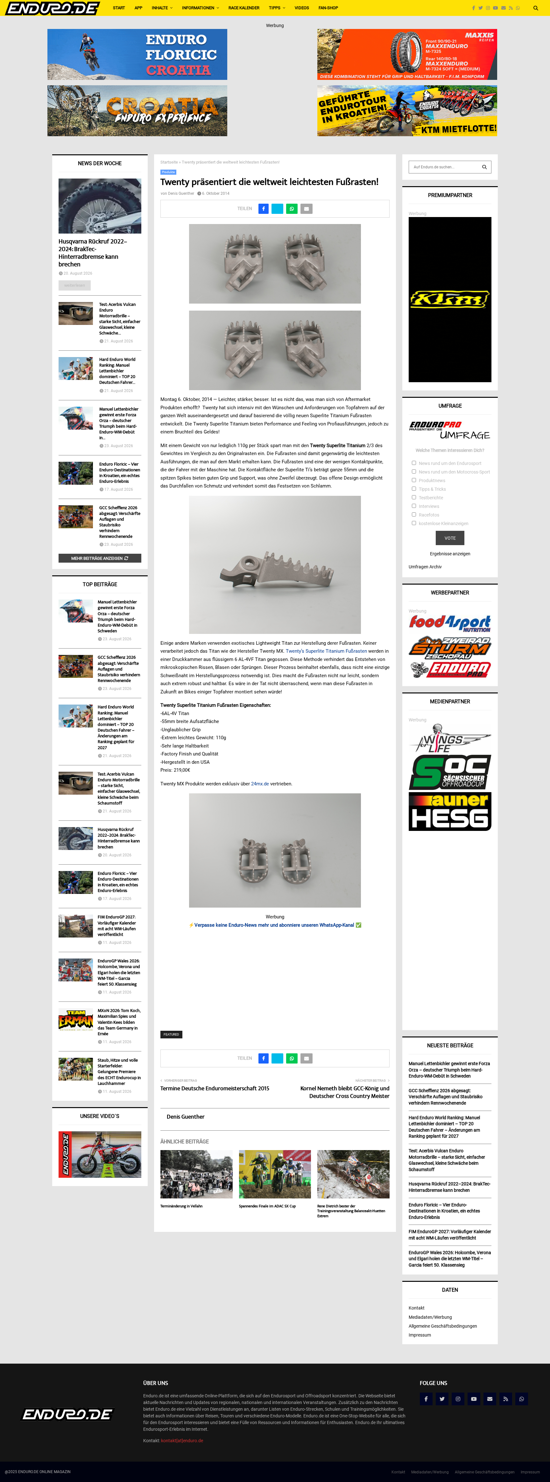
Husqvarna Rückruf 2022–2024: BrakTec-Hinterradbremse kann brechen (93, 253)
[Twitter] (482, 8)
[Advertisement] (275, 975)
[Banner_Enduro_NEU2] (137, 33)
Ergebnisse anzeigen (450, 553)
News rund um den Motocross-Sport (454, 471)
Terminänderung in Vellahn (181, 1206)
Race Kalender (244, 7)
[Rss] (512, 8)
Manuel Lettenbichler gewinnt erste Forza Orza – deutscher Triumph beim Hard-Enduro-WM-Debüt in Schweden (117, 617)
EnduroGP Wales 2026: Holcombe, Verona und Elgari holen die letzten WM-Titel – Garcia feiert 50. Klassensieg (119, 973)
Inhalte (160, 7)
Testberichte (431, 497)
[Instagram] (489, 8)
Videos (302, 7)
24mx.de (260, 784)
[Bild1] (137, 89)
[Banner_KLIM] (450, 380)
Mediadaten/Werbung (430, 1317)
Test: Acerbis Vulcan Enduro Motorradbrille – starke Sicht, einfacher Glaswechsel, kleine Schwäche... (119, 319)
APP (138, 7)
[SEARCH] (484, 167)
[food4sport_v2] (450, 632)
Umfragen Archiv (425, 566)
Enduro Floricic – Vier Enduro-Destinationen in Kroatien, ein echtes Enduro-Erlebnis (119, 473)
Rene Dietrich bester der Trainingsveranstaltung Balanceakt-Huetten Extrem (351, 1211)
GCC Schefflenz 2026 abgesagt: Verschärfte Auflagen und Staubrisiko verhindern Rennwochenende (119, 522)
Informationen (198, 7)
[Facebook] (475, 8)
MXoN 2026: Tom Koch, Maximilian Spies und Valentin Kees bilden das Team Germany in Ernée (119, 1022)
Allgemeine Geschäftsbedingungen (443, 1326)
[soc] (450, 788)
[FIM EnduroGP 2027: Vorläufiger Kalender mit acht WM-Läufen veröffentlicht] (76, 926)
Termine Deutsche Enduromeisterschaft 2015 (214, 1089)
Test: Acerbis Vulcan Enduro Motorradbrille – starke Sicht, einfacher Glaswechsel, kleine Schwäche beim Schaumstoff (119, 789)
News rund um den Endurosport (450, 463)
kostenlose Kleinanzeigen (444, 523)
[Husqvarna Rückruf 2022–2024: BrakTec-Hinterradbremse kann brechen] (100, 206)
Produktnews (432, 480)
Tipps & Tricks (432, 489)
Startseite (169, 162)
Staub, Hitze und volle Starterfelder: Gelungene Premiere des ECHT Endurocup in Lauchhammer (119, 1072)
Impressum (420, 1335)
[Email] (505, 8)
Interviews (429, 506)
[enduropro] (450, 676)
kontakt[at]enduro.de (182, 1440)
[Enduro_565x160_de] (407, 89)
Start (119, 7)
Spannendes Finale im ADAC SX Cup (267, 1206)
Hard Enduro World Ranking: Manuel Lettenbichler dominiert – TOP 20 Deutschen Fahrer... (117, 371)
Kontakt (417, 1307)
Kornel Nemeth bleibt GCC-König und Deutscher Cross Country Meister (345, 1093)
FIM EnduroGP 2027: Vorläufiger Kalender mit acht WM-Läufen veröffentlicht (117, 926)
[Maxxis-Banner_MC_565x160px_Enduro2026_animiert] (407, 33)
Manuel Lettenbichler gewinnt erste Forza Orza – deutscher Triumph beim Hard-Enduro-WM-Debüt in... (118, 423)
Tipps (274, 7)
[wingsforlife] (450, 750)
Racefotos (429, 514)
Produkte (168, 172)
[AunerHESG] (450, 829)
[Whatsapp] (519, 8)
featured (171, 1034)
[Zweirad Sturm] (450, 657)
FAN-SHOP (328, 7)
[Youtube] (497, 8)
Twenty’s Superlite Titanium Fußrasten (326, 651)
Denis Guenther (181, 193)
